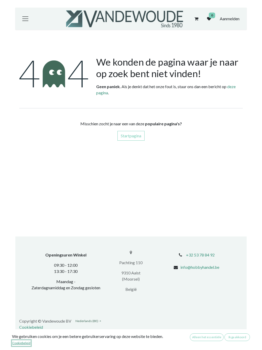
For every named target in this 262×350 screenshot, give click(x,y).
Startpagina (131, 135)
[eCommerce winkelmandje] (196, 18)
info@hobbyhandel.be (199, 267)
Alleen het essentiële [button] (206, 337)
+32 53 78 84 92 (200, 254)
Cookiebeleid (31, 327)
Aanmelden (229, 18)
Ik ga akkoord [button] (237, 337)
